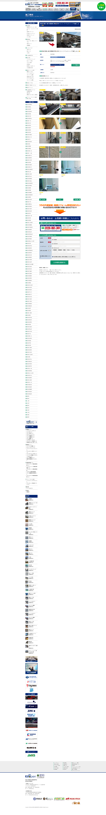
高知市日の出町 (30, 285)
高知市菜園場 (29, 224)
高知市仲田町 (29, 278)
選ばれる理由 (56, 764)
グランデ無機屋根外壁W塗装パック (31, 474)
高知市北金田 (29, 199)
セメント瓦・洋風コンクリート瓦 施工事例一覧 (33, 533)
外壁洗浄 (73, 765)
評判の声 (56, 9)
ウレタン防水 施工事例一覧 (31, 578)
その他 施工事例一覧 (31, 558)
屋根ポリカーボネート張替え (32, 94)
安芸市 (28, 407)
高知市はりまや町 (30, 373)
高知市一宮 (29, 120)
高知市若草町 (29, 206)
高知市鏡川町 (29, 384)
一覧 (59, 199)
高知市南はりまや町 (30, 241)
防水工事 (28, 57)
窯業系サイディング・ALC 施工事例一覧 (33, 503)
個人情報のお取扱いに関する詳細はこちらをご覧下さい (65, 256)
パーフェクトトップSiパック (31, 430)
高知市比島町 (29, 164)
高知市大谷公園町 (30, 264)
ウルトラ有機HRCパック (30, 437)
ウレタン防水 (29, 62)
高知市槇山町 (29, 361)
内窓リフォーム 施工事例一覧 (31, 630)
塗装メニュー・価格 (75, 762)
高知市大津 (29, 116)
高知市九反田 (29, 261)
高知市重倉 (29, 282)
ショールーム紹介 (61, 9)
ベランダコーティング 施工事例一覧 (32, 570)
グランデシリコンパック (30, 434)
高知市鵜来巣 (29, 303)
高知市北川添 (29, 296)
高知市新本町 (29, 252)
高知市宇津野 (29, 259)
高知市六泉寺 (29, 208)
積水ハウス (29, 51)
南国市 (28, 396)
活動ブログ (51, 9)
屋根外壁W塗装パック (75, 764)
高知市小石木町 (30, 354)
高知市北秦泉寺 (30, 169)
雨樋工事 (28, 92)
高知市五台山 (29, 176)
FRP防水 (28, 64)
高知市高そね (29, 375)
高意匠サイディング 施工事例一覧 (32, 521)
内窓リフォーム (30, 87)
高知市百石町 (29, 141)
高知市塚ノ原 (29, 150)
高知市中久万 (29, 292)
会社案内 (33, 9)
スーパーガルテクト (30, 73)
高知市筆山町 (29, 329)
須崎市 (28, 417)
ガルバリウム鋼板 (30, 74)
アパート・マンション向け (76, 766)
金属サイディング (30, 31)
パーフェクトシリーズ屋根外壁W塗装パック (31, 467)
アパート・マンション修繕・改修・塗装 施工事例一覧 (33, 652)
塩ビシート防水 (30, 60)
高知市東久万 (29, 167)
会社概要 (55, 766)
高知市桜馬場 (29, 370)
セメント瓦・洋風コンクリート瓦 (32, 41)
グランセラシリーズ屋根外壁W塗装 (31, 470)
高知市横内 (29, 148)
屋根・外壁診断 (74, 769)
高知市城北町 (29, 391)
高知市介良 (29, 123)
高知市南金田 (29, 393)
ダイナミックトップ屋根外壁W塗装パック (31, 465)
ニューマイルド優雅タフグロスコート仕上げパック (31, 456)
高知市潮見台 (29, 118)
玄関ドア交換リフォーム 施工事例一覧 (33, 626)
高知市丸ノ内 (29, 382)
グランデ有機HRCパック (30, 435)
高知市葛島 (29, 220)
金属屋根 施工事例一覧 (31, 542)
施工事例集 (45, 9)
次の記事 (43, 199)
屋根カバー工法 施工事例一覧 (31, 598)
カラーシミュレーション (76, 770)
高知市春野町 (29, 104)
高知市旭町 (29, 162)
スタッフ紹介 (67, 9)
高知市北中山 (29, 359)
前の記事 (76, 199)
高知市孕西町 (29, 185)
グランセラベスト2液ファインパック (31, 452)
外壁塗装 (52, 57)
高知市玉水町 (29, 352)
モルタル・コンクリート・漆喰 (32, 29)
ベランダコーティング (31, 59)
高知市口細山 (29, 180)
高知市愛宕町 (29, 305)
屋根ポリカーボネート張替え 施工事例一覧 (33, 647)
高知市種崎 (29, 187)
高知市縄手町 (29, 366)
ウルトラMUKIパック (29, 433)
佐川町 (28, 410)
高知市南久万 (29, 294)
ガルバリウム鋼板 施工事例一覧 (32, 606)
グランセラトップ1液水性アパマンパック (31, 484)
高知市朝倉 (29, 113)
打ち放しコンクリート (31, 33)
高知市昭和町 (29, 257)
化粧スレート (29, 43)
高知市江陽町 (29, 271)
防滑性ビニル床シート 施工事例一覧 (32, 586)
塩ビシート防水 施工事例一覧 (31, 574)
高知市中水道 (29, 331)
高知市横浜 (29, 106)
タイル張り (29, 36)
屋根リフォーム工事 (30, 70)
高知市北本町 (29, 266)
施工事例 (64, 762)
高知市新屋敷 (29, 178)
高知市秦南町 (29, 229)
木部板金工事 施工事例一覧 (31, 638)
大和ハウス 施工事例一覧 (31, 550)
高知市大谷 (29, 333)
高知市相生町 (29, 319)
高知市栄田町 (29, 377)
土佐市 (28, 403)
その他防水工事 (30, 67)
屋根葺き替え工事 (30, 76)
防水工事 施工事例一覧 (31, 566)
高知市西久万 (29, 155)
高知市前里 (29, 324)
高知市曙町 (29, 197)
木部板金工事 (29, 91)
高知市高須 (29, 132)
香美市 (28, 405)
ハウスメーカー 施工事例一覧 (31, 546)
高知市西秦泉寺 (30, 250)
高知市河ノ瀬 (29, 215)
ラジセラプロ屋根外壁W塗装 (31, 471)
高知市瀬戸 (29, 127)
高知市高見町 (29, 289)
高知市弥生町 (29, 268)
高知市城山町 (29, 231)
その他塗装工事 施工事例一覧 (31, 562)
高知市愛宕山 (29, 204)
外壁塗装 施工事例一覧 (31, 499)
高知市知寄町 (29, 322)
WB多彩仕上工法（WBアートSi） (31, 442)
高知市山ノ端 (29, 368)
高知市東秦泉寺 (30, 194)
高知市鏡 (28, 356)
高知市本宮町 (29, 363)
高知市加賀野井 (30, 183)
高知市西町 (29, 310)
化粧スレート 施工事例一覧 (31, 538)
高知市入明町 (29, 347)
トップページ (56, 762)
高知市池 (28, 143)
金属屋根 (28, 45)
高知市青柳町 (29, 275)
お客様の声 (65, 764)
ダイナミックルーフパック (30, 447)
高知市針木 (29, 213)
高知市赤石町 (29, 338)
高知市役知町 (29, 386)
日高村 (28, 414)
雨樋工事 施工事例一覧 (31, 642)
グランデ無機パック (29, 438)
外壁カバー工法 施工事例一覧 (31, 622)
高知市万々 (29, 139)
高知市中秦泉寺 (30, 227)
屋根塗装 (28, 39)
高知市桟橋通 (29, 389)
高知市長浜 (29, 125)
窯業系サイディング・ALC (60, 57)
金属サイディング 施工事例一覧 (32, 512)
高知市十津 (29, 201)
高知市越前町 (29, 280)
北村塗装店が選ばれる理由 (28, 9)
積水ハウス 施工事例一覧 (31, 554)
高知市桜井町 (29, 248)
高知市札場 (29, 345)
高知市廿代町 (29, 287)
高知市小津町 (29, 301)
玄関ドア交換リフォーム (31, 85)
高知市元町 (29, 243)
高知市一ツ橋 (29, 153)
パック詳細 (75, 65)
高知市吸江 (29, 315)
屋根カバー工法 (30, 71)
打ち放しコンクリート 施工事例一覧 (32, 516)
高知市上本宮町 (30, 222)
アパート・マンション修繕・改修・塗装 (32, 98)
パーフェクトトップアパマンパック (31, 481)
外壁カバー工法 (30, 82)
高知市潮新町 (29, 192)
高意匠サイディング (30, 35)
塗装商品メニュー (39, 9)
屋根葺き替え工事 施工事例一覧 (32, 610)
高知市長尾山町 (30, 234)
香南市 (28, 398)
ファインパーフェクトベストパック (31, 449)
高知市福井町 (29, 111)
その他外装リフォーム (31, 89)
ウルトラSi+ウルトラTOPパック (31, 453)
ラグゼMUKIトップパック (30, 439)
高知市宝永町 (29, 211)
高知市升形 (29, 342)
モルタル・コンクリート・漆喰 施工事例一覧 (33, 508)
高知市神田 (29, 109)
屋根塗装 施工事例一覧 (31, 529)
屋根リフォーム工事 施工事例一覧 (32, 594)
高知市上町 (29, 171)
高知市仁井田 (29, 160)
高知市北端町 (29, 273)
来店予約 (64, 769)
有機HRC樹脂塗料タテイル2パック (31, 460)
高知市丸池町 (29, 326)
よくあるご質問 (66, 766)
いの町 (28, 400)
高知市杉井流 (29, 245)
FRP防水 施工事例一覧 (31, 582)
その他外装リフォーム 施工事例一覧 (32, 634)
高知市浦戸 (29, 308)
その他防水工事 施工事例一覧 (31, 590)
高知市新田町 (29, 157)
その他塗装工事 (30, 55)
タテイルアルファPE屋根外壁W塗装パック (31, 476)
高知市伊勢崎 (29, 236)
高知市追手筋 (29, 317)
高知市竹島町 (29, 134)
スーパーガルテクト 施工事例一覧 (32, 602)
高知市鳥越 (29, 340)
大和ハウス (29, 49)
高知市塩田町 (29, 349)
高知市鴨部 (29, 146)
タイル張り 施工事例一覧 (31, 525)
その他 (28, 52)
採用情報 (55, 769)
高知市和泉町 (29, 238)
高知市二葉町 (29, 312)
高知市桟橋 (29, 190)
